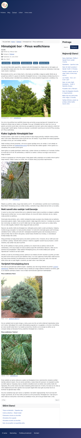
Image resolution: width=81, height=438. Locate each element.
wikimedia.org (14, 375)
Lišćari (21, 12)
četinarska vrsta (44, 63)
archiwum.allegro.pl (14, 318)
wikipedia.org (17, 118)
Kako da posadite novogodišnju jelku (14, 423)
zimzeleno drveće (26, 63)
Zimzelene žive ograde (9, 418)
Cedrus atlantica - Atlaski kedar (12, 413)
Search (75, 47)
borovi (35, 63)
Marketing (13, 433)
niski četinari (15, 63)
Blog (9, 12)
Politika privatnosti (25, 433)
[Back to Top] (78, 435)
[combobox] (66, 47)
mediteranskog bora (21, 145)
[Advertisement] (40, 27)
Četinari (14, 12)
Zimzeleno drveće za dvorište (11, 420)
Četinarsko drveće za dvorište (12, 415)
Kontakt (36, 433)
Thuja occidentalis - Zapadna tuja (13, 410)
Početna (3, 12)
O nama (4, 433)
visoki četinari (6, 63)
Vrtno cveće (28, 12)
